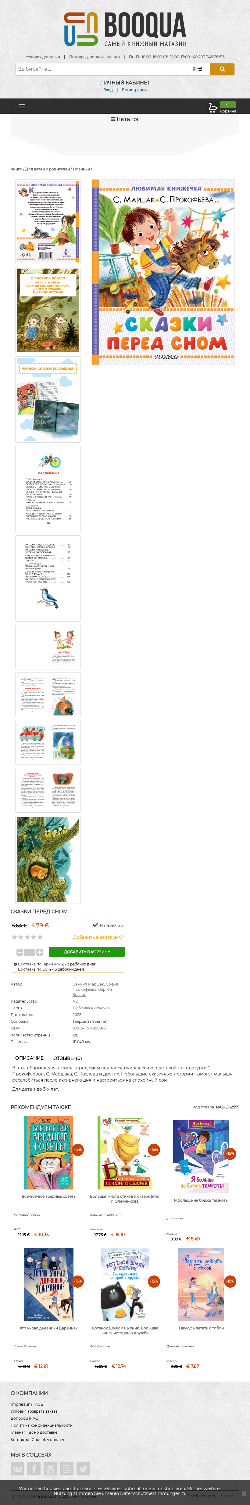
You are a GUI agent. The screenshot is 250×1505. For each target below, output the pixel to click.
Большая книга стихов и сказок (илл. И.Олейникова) (125, 1199)
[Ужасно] (14, 935)
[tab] (29, 1058)
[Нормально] (26, 935)
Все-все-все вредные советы (49, 1196)
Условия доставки (43, 57)
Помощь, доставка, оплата (94, 57)
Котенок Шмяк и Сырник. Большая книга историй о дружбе (125, 1331)
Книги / (18, 169)
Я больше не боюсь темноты (201, 1200)
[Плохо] (20, 935)
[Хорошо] (33, 935)
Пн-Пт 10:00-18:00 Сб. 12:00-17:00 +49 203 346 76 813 (177, 57)
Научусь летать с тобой (201, 1328)
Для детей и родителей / (49, 169)
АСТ (76, 1001)
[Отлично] (39, 935)
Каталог (127, 119)
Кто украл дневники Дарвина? (49, 1328)
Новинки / (82, 169)
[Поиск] (222, 69)
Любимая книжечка (91, 1008)
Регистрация (134, 89)
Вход (108, 89)
